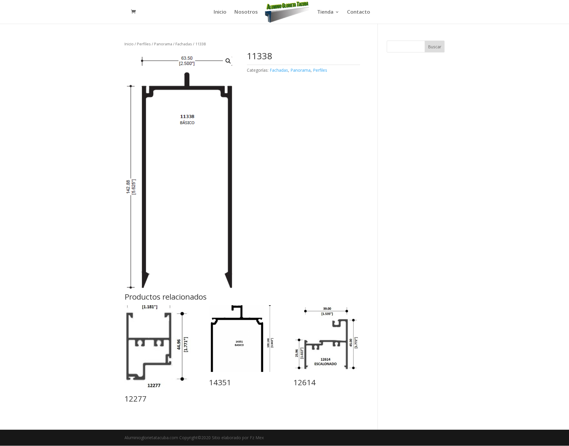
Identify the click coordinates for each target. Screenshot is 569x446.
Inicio (219, 12)
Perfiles (144, 44)
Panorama (163, 44)
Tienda (325, 12)
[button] (228, 61)
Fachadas (183, 44)
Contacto (358, 12)
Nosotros (246, 12)
